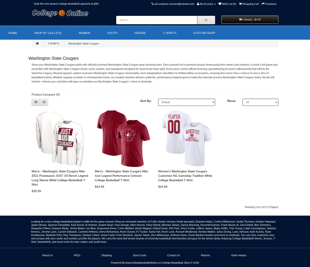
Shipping (106, 255)
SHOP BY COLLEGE (48, 33)
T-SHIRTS (169, 33)
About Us (47, 255)
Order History (238, 255)
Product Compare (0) (46, 94)
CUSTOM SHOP (204, 33)
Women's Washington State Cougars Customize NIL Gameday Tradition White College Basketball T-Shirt (185, 176)
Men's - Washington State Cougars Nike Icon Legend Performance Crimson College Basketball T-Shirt (121, 176)
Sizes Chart (139, 255)
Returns (205, 255)
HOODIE (140, 33)
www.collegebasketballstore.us (143, 262)
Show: (231, 100)
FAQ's (77, 255)
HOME (12, 33)
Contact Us (173, 255)
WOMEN (84, 33)
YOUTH (112, 33)
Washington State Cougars (83, 43)
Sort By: (146, 100)
